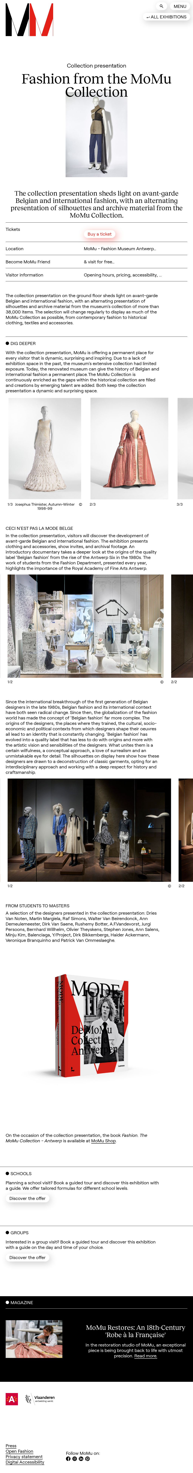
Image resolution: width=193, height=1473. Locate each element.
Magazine (22, 1302)
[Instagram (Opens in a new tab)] (74, 1459)
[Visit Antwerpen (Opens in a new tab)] (12, 1403)
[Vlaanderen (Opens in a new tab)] (39, 1403)
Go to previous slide (24, 451)
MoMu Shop (103, 1140)
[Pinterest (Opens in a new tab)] (87, 1459)
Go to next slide (169, 451)
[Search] (161, 6)
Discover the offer (29, 1198)
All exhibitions (168, 16)
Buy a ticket (100, 233)
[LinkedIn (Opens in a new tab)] (81, 1459)
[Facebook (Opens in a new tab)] (68, 1459)
